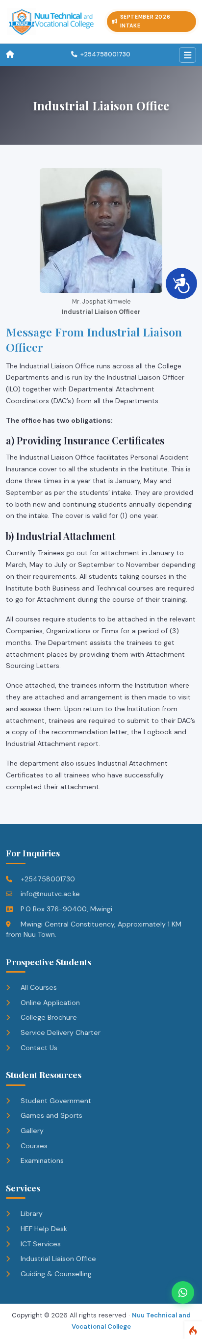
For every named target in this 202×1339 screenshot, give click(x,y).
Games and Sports (50, 1115)
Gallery (31, 1130)
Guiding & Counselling (55, 1273)
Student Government (55, 1100)
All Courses (38, 987)
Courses (33, 1145)
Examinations (41, 1160)
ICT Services (40, 1243)
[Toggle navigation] (187, 55)
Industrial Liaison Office (57, 1258)
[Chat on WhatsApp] (183, 1292)
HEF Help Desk (43, 1228)
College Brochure (48, 1017)
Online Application (49, 1002)
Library (31, 1213)
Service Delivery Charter (60, 1032)
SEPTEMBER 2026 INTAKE (145, 21)
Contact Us (38, 1047)
